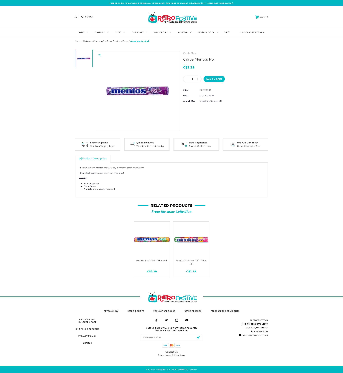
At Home (182, 32)
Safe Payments (198, 142)
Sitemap (193, 369)
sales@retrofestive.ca (255, 335)
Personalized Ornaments (225, 311)
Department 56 (206, 32)
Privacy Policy (87, 336)
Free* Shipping (99, 142)
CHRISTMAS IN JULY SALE (252, 32)
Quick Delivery (145, 142)
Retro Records (192, 311)
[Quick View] (152, 254)
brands (87, 343)
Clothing (100, 32)
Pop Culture (161, 32)
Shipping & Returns (87, 329)
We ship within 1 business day (150, 146)
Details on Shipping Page (102, 146)
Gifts (118, 32)
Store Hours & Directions (171, 355)
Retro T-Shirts (135, 311)
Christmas (137, 32)
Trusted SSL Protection (200, 146)
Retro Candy (111, 311)
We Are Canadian (247, 142)
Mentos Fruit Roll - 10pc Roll (151, 260)
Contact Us (171, 352)
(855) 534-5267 (260, 331)
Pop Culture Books (164, 311)
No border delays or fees (248, 146)
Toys (81, 32)
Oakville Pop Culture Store (87, 320)
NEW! (227, 32)
